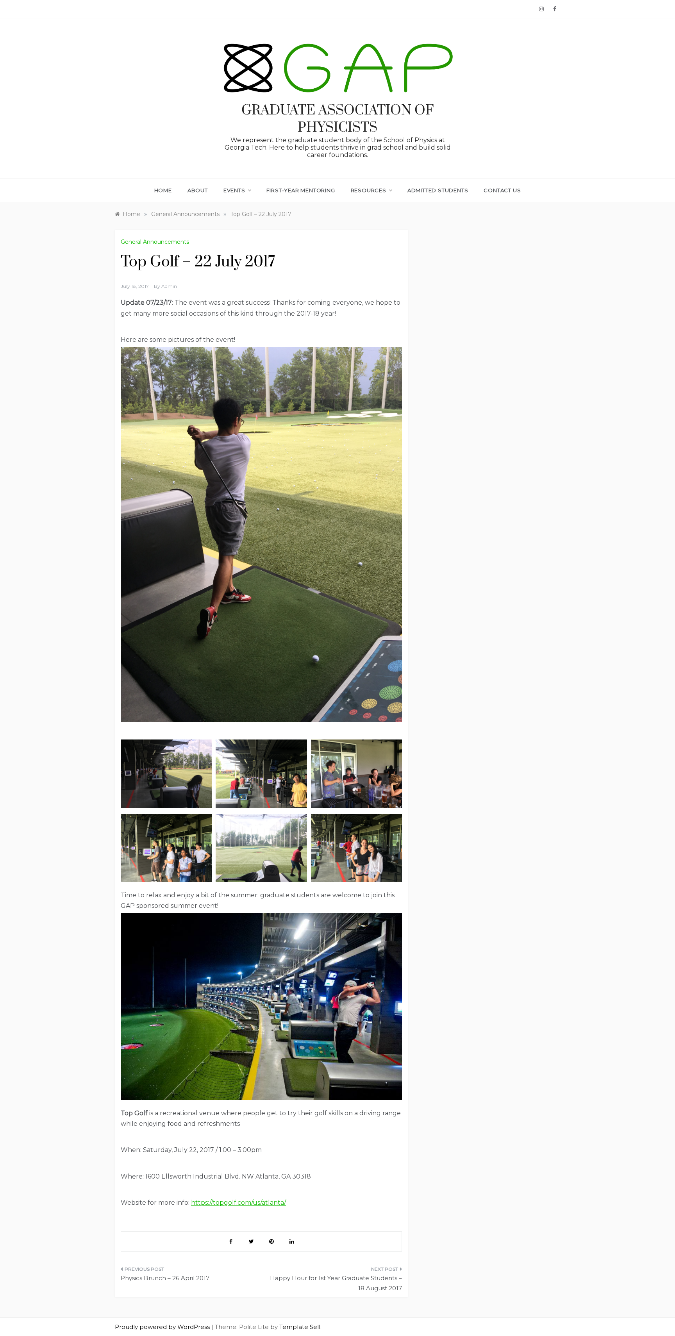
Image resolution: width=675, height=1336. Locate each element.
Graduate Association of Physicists (337, 119)
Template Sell (299, 1327)
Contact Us (502, 190)
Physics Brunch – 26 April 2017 (165, 1278)
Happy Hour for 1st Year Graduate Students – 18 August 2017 (336, 1283)
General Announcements (155, 241)
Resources (368, 190)
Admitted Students (437, 190)
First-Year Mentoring (300, 190)
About (198, 190)
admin (169, 286)
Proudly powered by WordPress (163, 1327)
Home (163, 190)
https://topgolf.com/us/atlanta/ (238, 1202)
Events (234, 190)
